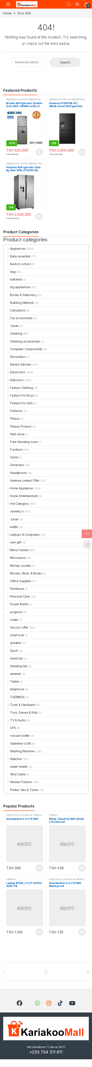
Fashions (16, 411)
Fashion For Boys (22, 395)
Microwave (17, 557)
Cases (14, 326)
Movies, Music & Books (26, 573)
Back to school (20, 264)
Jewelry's (17, 511)
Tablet (14, 681)
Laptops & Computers (25, 534)
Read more (39, 216)
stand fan (16, 658)
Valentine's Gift (20, 743)
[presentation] (88, 971)
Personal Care (20, 596)
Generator (17, 465)
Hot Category (19, 503)
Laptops (11, 879)
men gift (15, 542)
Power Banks (19, 604)
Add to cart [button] (39, 152)
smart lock (17, 635)
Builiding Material (21, 302)
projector (16, 612)
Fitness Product (20, 426)
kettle (14, 527)
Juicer (14, 519)
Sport (14, 650)
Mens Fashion (19, 550)
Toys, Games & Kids (23, 712)
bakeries (16, 279)
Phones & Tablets (31, 814)
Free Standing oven (23, 442)
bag (13, 271)
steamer (15, 674)
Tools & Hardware (22, 705)
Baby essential (20, 256)
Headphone (18, 473)
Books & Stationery (23, 295)
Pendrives (17, 588)
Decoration (17, 357)
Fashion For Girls (21, 403)
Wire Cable (18, 774)
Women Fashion (21, 782)
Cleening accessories (25, 341)
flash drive (17, 434)
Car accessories (21, 318)
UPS (13, 728)
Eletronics (16, 380)
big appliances (20, 287)
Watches (16, 759)
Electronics (17, 372)
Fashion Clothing (21, 388)
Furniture (16, 449)
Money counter (20, 565)
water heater (19, 766)
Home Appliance (30, 99)
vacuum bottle (20, 735)
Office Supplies (20, 581)
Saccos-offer (19, 627)
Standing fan (18, 666)
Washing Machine (22, 751)
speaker (16, 643)
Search (68, 4)
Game (14, 457)
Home (7, 13)
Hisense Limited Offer (25, 480)
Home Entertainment (24, 496)
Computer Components (26, 349)
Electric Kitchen (20, 364)
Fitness (15, 418)
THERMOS (17, 697)
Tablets (53, 814)
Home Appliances (73, 99)
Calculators (17, 310)
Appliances (12, 99)
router (14, 619)
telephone (17, 689)
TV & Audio (18, 720)
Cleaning (16, 333)
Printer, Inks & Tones (24, 790)
